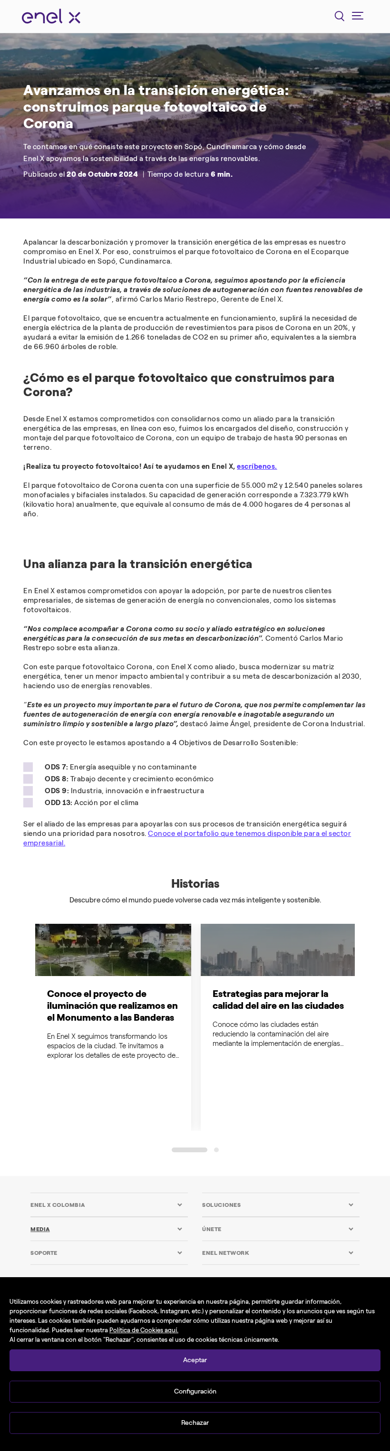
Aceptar (195, 1360)
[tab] (106, 1204)
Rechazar (195, 1423)
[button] (189, 1150)
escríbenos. (257, 466)
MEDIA (40, 1229)
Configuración (195, 1391)
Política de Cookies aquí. (143, 1330)
